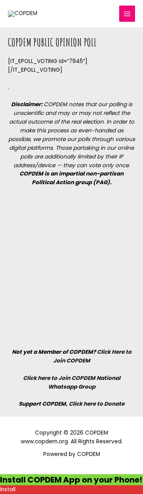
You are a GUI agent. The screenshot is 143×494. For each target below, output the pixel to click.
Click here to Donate (96, 404)
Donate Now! (101, 21)
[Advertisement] (71, 267)
